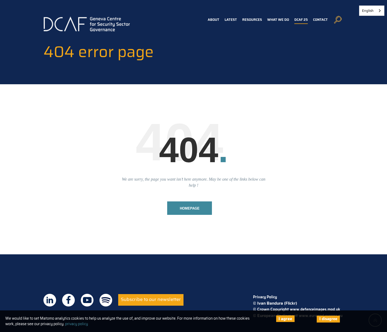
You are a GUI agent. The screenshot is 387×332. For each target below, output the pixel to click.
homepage (190, 208)
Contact (320, 19)
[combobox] (371, 11)
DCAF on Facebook (68, 300)
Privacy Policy (265, 297)
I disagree (328, 319)
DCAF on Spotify (106, 300)
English (368, 10)
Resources (252, 19)
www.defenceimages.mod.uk (315, 309)
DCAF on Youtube (87, 300)
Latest (231, 19)
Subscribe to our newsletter (151, 299)
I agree (285, 318)
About (213, 19)
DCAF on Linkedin (49, 300)
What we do (278, 19)
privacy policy (76, 324)
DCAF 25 (301, 19)
